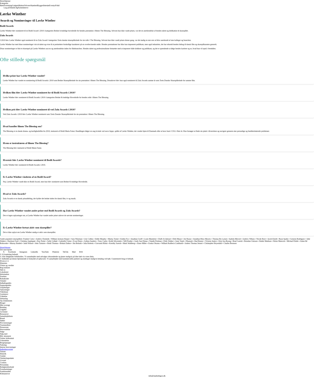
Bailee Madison (265, 241)
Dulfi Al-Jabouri (164, 239)
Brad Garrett (237, 241)
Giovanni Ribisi (101, 243)
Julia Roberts (88, 243)
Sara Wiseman (76, 239)
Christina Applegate (27, 241)
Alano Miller (142, 243)
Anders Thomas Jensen (193, 243)
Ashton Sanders (90, 241)
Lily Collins (88, 239)
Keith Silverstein (115, 241)
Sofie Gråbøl (52, 241)
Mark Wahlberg (129, 243)
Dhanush (189, 241)
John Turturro (40, 243)
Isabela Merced (235, 239)
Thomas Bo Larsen (219, 239)
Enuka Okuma (154, 243)
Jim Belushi (77, 243)
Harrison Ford (12, 241)
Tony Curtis (102, 241)
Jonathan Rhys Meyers (202, 239)
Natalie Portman (155, 241)
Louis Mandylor (150, 239)
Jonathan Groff (136, 239)
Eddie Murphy (100, 239)
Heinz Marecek (279, 241)
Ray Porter (41, 241)
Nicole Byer (261, 239)
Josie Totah (179, 241)
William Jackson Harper (60, 239)
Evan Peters (77, 241)
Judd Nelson (28, 243)
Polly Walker (169, 241)
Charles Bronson (230, 243)
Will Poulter (128, 241)
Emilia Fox (124, 239)
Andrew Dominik (42, 239)
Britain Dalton (65, 243)
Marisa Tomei (113, 239)
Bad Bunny (198, 241)
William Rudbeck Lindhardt (172, 243)
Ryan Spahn (283, 239)
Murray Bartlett (16, 243)
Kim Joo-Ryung (225, 241)
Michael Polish (292, 241)
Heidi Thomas (52, 243)
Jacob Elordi (272, 239)
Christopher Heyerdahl (213, 243)
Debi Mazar (177, 239)
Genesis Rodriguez (297, 239)
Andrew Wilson (248, 239)
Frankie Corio (28, 239)
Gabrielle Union (65, 241)
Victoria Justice (211, 241)
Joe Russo (187, 239)
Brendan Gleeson (251, 241)
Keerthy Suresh (115, 243)
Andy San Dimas (141, 241)
